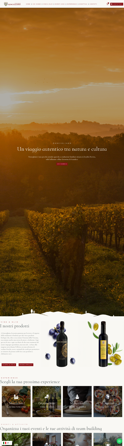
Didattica (83, 4)
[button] (119, 441)
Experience (72, 4)
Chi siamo (37, 4)
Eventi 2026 (60, 4)
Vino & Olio (48, 4)
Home (28, 4)
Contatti (93, 4)
